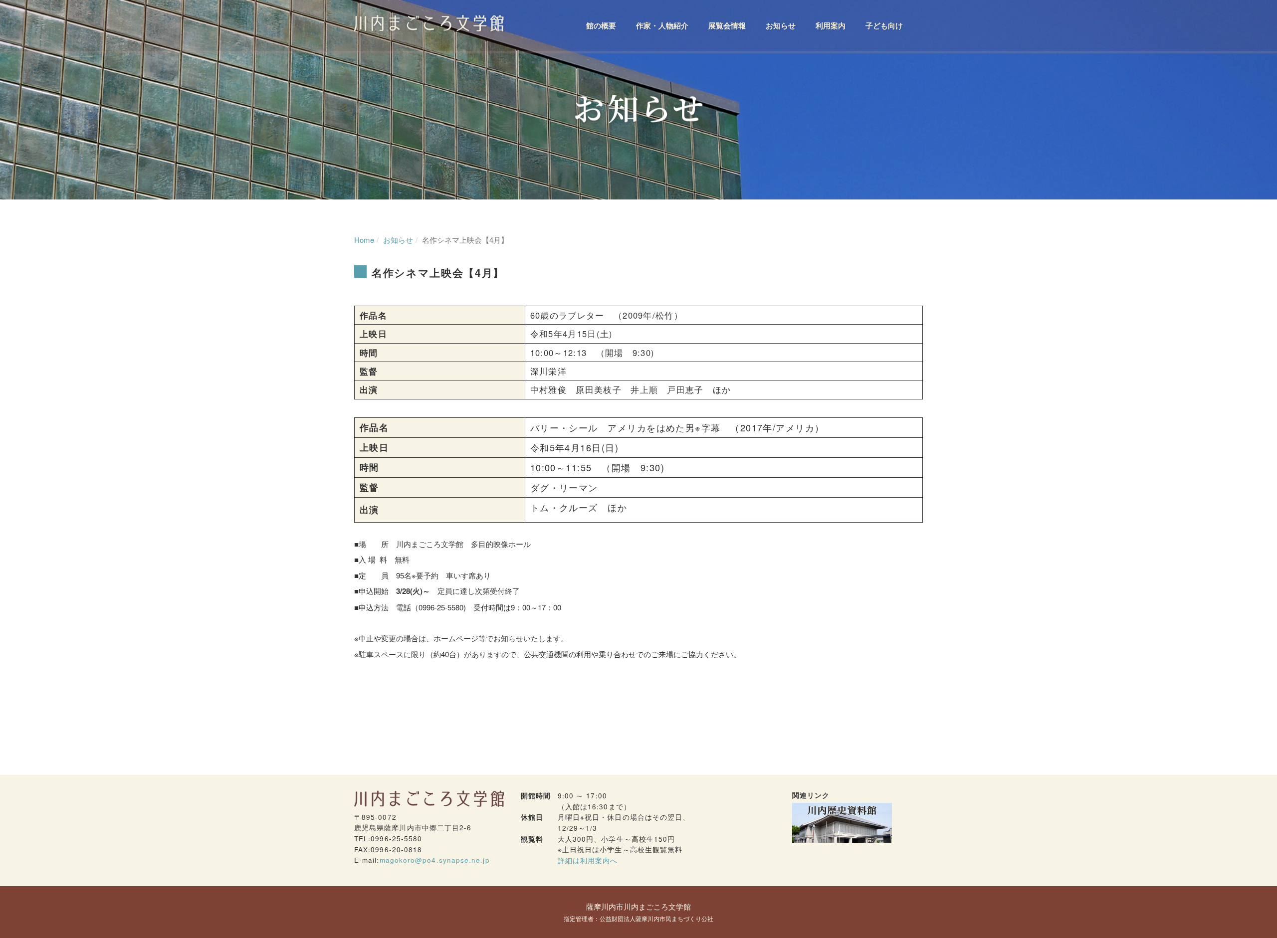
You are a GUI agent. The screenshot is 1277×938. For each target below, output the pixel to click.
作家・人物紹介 (662, 25)
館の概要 (601, 25)
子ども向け (884, 25)
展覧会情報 (727, 25)
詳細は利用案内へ (588, 860)
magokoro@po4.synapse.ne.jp (435, 860)
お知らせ (781, 25)
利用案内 (831, 25)
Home (364, 239)
